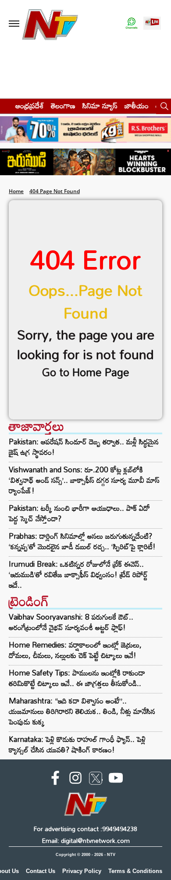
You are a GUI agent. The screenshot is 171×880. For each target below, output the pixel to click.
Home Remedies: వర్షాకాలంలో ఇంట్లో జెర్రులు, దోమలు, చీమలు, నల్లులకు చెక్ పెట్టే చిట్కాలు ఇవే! (75, 649)
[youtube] (116, 779)
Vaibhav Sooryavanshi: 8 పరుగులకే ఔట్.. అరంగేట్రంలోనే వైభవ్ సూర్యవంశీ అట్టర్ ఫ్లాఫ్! (71, 622)
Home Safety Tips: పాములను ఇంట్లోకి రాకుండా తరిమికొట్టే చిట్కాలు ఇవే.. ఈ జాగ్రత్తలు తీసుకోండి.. (77, 677)
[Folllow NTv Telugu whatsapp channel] (131, 24)
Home (16, 191)
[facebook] (55, 779)
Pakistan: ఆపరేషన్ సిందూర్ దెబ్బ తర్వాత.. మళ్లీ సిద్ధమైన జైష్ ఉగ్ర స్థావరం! (84, 447)
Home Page (100, 372)
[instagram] (75, 779)
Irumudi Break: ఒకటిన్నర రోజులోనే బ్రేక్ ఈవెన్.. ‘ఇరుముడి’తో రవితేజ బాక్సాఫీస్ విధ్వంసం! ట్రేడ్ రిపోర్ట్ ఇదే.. (78, 574)
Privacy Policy (81, 871)
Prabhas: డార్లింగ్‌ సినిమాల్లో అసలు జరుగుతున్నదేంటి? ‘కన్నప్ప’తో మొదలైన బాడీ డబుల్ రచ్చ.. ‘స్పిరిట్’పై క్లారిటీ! (82, 541)
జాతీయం (137, 105)
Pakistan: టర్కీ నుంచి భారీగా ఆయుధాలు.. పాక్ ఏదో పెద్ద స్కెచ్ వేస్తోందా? (79, 513)
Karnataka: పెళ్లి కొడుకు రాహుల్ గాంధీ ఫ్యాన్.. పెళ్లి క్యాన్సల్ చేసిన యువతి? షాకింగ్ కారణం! (77, 744)
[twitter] (96, 780)
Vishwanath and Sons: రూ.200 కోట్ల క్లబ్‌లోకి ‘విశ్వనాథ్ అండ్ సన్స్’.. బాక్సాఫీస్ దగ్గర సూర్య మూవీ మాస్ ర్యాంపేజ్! (84, 480)
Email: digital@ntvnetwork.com (86, 840)
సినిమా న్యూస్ (100, 105)
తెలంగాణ (63, 105)
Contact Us (40, 871)
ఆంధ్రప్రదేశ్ (29, 105)
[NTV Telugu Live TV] (152, 24)
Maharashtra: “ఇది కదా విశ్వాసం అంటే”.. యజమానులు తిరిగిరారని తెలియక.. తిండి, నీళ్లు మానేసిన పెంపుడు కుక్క (82, 711)
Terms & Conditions (135, 871)
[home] (5, 105)
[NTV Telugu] (50, 24)
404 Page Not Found (54, 191)
